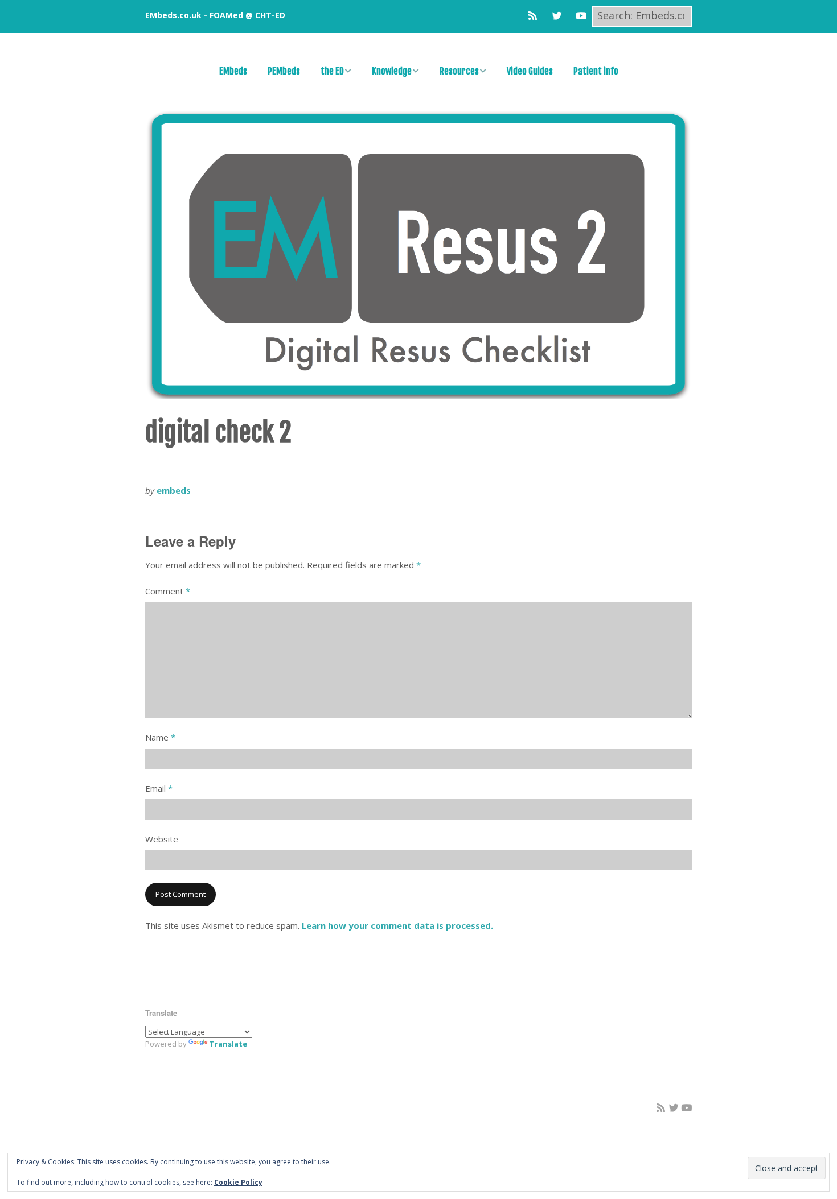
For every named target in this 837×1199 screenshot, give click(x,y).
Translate (228, 1044)
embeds (174, 490)
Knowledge (392, 71)
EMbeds (233, 71)
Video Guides (530, 71)
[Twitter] (557, 15)
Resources (459, 71)
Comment (167, 591)
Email (159, 788)
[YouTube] (581, 15)
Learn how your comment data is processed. (397, 925)
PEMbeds (284, 71)
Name (160, 737)
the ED (332, 71)
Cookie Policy (238, 1182)
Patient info (595, 71)
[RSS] (535, 15)
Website (161, 839)
